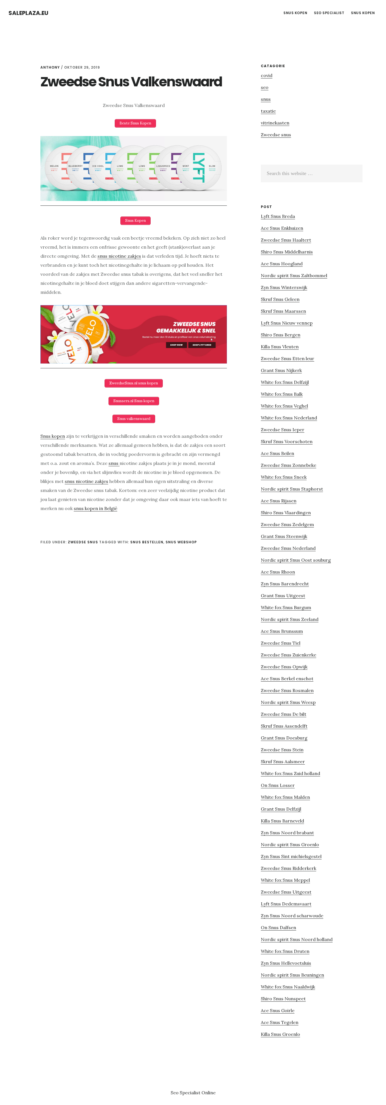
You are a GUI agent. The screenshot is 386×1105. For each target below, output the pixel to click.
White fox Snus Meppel (285, 880)
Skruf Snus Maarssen (283, 311)
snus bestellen (146, 542)
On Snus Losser (278, 785)
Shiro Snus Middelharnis (287, 252)
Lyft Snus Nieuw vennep (287, 323)
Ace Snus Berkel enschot (287, 678)
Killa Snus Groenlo (280, 1034)
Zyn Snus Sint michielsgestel (291, 856)
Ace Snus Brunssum (282, 631)
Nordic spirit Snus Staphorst (292, 489)
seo (264, 87)
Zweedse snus (83, 542)
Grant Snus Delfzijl (281, 809)
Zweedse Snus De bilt (283, 714)
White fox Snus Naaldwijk (288, 987)
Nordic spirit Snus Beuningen (292, 975)
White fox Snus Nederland (289, 418)
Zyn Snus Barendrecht (285, 584)
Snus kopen (52, 436)
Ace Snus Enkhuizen (282, 228)
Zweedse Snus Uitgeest (286, 892)
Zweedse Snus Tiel (280, 643)
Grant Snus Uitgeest (283, 595)
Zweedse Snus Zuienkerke (288, 655)
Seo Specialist (186, 1092)
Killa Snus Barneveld (282, 821)
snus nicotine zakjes (119, 256)
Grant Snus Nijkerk (281, 370)
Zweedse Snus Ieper (282, 429)
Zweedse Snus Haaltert (286, 240)
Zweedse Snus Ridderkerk (288, 868)
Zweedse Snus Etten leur (287, 358)
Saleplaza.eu (28, 13)
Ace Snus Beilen (277, 453)
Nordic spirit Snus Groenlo (290, 844)
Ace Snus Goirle (277, 1010)
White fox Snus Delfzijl (285, 382)
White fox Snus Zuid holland (290, 773)
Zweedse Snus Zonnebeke (288, 465)
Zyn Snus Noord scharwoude (292, 915)
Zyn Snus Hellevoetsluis (286, 963)
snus (114, 463)
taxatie (268, 111)
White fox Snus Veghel (284, 406)
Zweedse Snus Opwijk (284, 666)
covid (266, 75)
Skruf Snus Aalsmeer (283, 761)
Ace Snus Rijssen (278, 501)
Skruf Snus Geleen (280, 299)
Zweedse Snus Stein (282, 749)
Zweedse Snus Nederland (288, 548)
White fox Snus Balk (282, 394)
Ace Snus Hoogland (282, 263)
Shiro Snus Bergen (280, 335)
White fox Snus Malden (285, 797)
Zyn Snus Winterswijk (284, 287)
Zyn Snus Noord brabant (287, 832)
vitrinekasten (275, 123)
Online (208, 1092)
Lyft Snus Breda (278, 216)
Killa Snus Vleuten (280, 346)
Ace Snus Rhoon (278, 572)
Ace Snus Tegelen (279, 1022)
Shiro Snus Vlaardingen (286, 512)
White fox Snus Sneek (284, 477)
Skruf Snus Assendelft (284, 726)
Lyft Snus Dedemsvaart (286, 904)
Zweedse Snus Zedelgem (287, 524)
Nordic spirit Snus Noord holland (297, 939)
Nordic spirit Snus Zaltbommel (294, 275)
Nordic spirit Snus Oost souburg (296, 560)
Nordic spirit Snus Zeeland (289, 619)
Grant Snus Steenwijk (284, 536)
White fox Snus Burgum (286, 607)
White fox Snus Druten (285, 951)
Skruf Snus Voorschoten (287, 441)
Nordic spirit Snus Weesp (288, 702)
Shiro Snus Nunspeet (283, 998)
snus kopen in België (95, 508)
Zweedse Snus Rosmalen (287, 690)
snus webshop (181, 542)
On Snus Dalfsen (278, 927)
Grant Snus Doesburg (284, 738)
